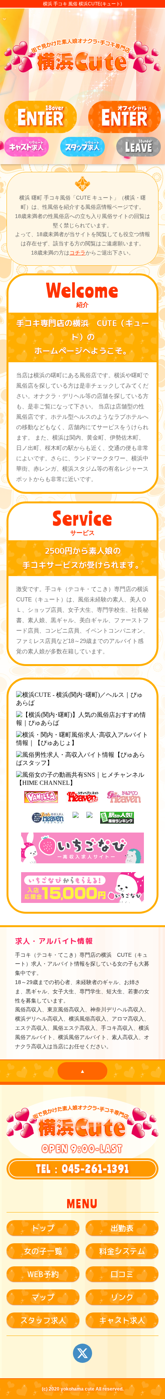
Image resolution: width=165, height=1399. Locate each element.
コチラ (77, 253)
